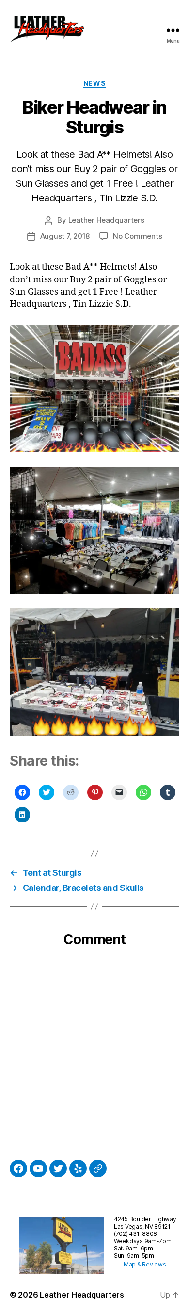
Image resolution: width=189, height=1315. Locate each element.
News (94, 83)
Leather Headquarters (106, 220)
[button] (47, 30)
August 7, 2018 (65, 236)
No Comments (137, 236)
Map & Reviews (145, 1264)
